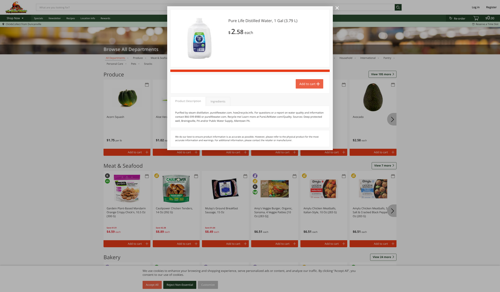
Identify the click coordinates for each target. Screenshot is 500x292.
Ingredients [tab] (218, 101)
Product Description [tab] (188, 101)
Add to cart (307, 84)
